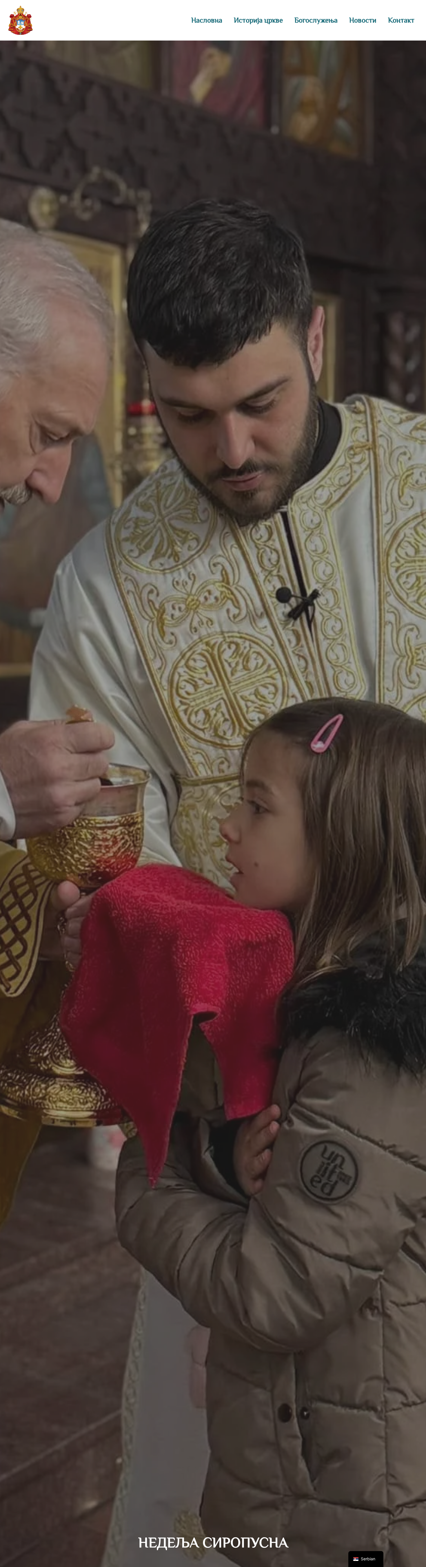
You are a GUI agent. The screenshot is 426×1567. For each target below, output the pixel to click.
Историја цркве (258, 20)
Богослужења (316, 20)
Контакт (401, 20)
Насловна (206, 20)
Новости (362, 20)
